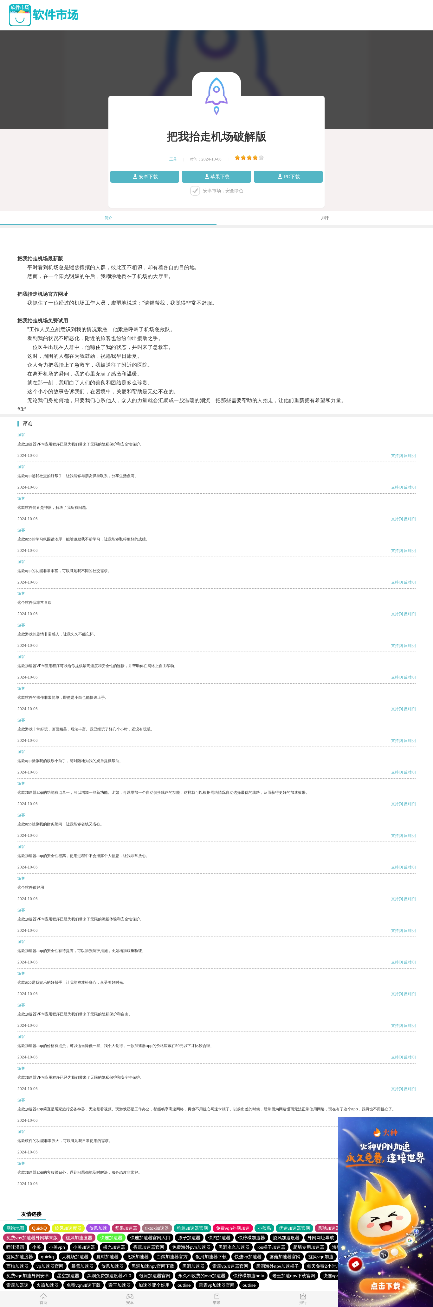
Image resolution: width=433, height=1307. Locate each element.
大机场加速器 (75, 1256)
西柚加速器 (17, 1266)
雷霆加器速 (17, 1285)
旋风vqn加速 (320, 1256)
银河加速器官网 (154, 1275)
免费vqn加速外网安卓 (27, 1275)
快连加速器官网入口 (150, 1237)
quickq (47, 1256)
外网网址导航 (320, 1237)
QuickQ (39, 1228)
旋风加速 (98, 1228)
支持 (395, 455)
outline (184, 1285)
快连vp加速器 (248, 1256)
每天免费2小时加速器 (328, 1266)
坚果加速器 (126, 1228)
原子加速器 (189, 1237)
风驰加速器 (329, 1228)
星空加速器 (68, 1275)
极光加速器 (114, 1247)
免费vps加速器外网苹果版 (32, 1237)
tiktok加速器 (157, 1228)
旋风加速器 (112, 1266)
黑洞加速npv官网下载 (153, 1266)
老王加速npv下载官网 (293, 1275)
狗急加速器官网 (192, 1228)
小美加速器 (84, 1247)
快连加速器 (111, 1237)
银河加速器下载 (211, 1256)
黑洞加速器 (193, 1266)
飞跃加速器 (137, 1256)
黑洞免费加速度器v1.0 (109, 1275)
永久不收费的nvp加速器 (201, 1275)
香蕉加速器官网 (148, 1247)
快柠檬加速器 (251, 1237)
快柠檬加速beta (248, 1275)
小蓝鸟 (264, 1228)
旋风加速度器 (68, 1228)
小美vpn (57, 1247)
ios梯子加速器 (271, 1247)
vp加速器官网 (49, 1266)
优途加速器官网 (294, 1228)
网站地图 (15, 1228)
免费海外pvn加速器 (191, 1247)
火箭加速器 (47, 1285)
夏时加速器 (107, 1256)
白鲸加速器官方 (172, 1256)
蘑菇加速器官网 (285, 1256)
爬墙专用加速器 (308, 1247)
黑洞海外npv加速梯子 (277, 1266)
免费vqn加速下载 (83, 1285)
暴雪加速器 (82, 1266)
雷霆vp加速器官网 (230, 1266)
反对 (407, 455)
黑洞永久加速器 (233, 1247)
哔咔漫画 (15, 1247)
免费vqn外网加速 (233, 1228)
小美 (36, 1247)
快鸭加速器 (219, 1237)
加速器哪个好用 (154, 1285)
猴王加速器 (119, 1285)
